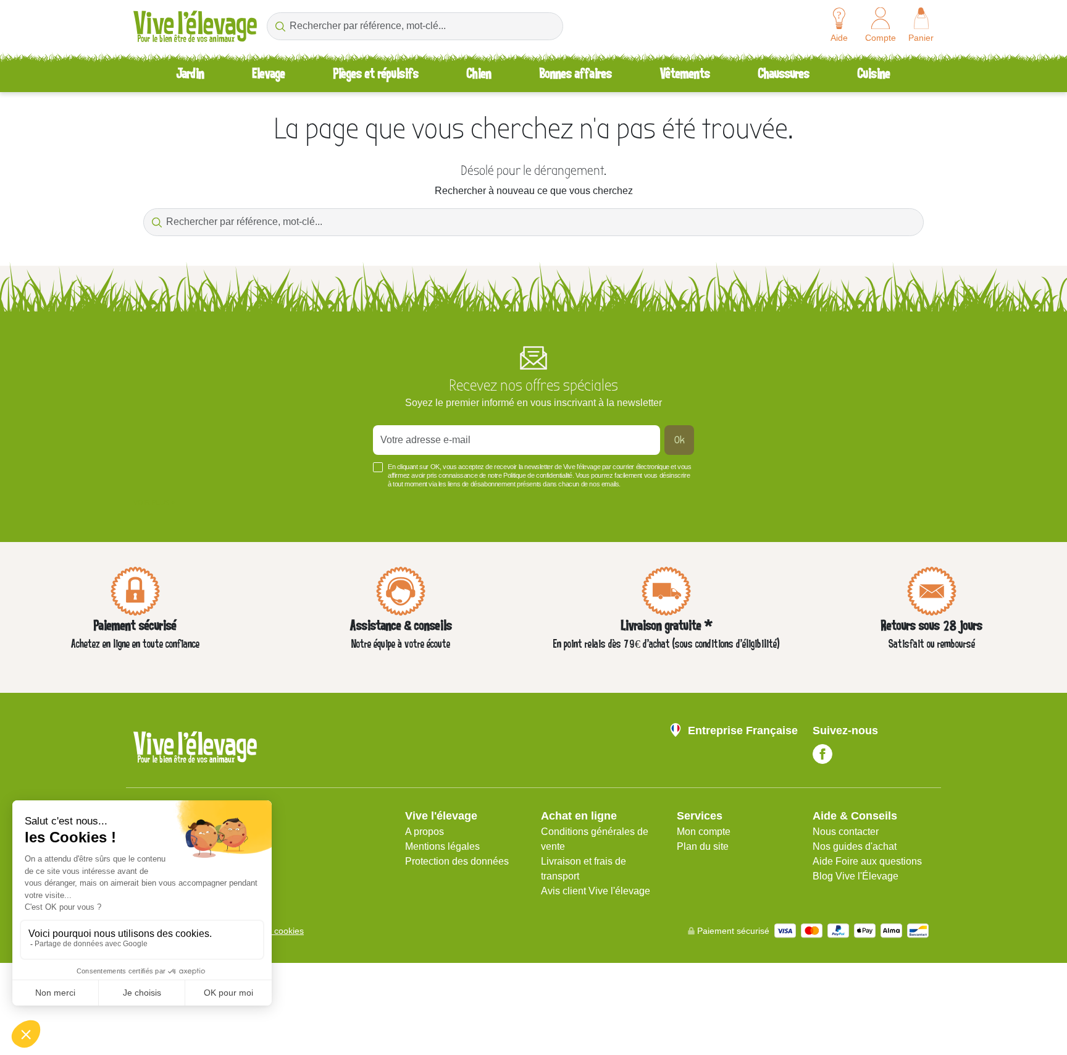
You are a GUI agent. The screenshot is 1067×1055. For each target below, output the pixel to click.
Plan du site (703, 846)
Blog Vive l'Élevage (855, 876)
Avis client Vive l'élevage (595, 891)
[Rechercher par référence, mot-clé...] (280, 26)
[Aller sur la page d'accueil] (195, 26)
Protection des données (457, 861)
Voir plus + (154, 502)
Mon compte (703, 831)
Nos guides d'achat (855, 846)
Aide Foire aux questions (867, 861)
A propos (424, 831)
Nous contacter (846, 831)
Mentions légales (442, 846)
